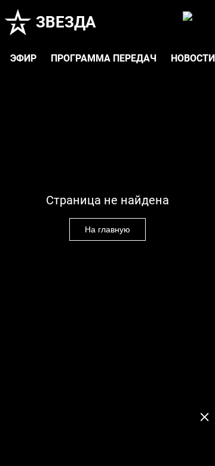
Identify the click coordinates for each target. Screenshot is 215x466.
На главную (107, 229)
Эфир (23, 58)
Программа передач (103, 58)
